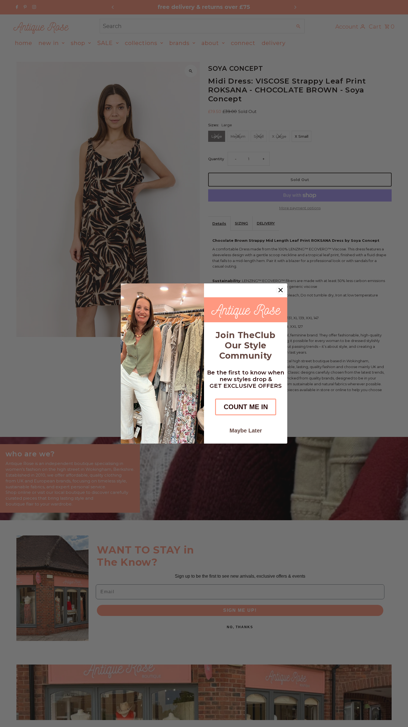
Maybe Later (246, 430)
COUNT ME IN (246, 407)
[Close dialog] (280, 290)
